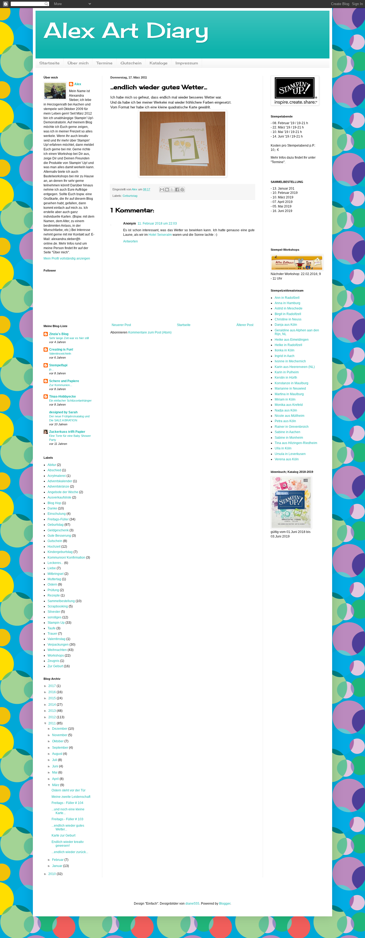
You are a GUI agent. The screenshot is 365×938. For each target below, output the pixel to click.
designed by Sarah (63, 412)
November (60, 735)
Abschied (54, 470)
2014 (52, 705)
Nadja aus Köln (286, 410)
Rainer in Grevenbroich (292, 427)
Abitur (52, 465)
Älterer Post (244, 325)
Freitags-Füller (58, 519)
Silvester (54, 612)
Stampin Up (56, 623)
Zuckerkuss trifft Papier (67, 432)
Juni (55, 766)
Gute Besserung (59, 535)
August (57, 754)
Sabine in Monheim (289, 437)
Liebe (52, 568)
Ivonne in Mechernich (290, 361)
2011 (52, 723)
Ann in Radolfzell (287, 298)
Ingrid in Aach (284, 356)
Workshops (56, 655)
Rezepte (54, 595)
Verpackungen (58, 644)
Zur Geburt (55, 666)
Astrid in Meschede (288, 308)
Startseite (49, 63)
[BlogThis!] (167, 189)
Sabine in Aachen (287, 432)
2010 (52, 874)
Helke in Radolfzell (288, 345)
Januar (57, 866)
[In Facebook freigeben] (177, 189)
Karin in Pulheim (287, 372)
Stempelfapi (58, 365)
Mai (55, 772)
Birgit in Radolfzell (288, 314)
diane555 (192, 903)
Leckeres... (55, 563)
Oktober (58, 741)
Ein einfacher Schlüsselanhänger (70, 400)
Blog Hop (54, 503)
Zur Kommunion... (60, 385)
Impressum (187, 63)
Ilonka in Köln (284, 350)
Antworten (130, 241)
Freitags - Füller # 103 (67, 819)
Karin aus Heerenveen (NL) (295, 367)
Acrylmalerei (57, 476)
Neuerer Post (121, 325)
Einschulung (57, 514)
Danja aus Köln (286, 325)
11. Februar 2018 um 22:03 (157, 223)
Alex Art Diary (126, 30)
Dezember (60, 729)
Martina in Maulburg (289, 394)
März (56, 785)
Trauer (52, 633)
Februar (58, 860)
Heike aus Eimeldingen (292, 340)
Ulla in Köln (283, 448)
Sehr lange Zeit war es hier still (69, 338)
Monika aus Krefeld (289, 405)
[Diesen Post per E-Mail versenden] (162, 189)
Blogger (224, 903)
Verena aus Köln (287, 459)
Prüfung (53, 590)
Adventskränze (58, 486)
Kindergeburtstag (60, 552)
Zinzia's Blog (58, 334)
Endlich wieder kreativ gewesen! (68, 843)
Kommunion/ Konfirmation (66, 557)
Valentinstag (56, 639)
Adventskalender (60, 481)
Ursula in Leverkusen (290, 454)
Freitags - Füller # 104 (67, 803)
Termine (104, 63)
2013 (52, 711)
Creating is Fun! (61, 349)
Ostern (52, 584)
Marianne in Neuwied (290, 388)
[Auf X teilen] (172, 189)
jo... (51, 369)
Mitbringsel (56, 574)
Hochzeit (54, 546)
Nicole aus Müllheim (289, 416)
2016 (52, 692)
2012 (52, 717)
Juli (55, 760)
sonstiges (54, 617)
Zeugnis (53, 661)
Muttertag (54, 579)
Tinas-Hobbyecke (62, 396)
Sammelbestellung (61, 601)
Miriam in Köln (285, 399)
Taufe (52, 628)
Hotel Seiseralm (160, 235)
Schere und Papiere (64, 381)
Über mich (78, 63)
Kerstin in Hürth (286, 377)
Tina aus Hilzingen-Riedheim (296, 443)
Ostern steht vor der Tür (69, 790)
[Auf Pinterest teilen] (182, 189)
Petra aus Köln (285, 421)
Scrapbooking (58, 606)
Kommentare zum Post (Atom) (150, 332)
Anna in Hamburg (287, 303)
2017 (52, 686)
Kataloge (159, 63)
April (56, 779)
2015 (52, 698)
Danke (52, 508)
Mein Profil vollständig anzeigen (67, 258)
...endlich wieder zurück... (70, 852)
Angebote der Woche (63, 492)
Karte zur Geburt (63, 835)
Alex (77, 84)
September (60, 747)
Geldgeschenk (58, 530)
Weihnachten (57, 650)
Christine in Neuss (288, 319)
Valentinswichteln (60, 353)
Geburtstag (130, 195)
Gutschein (131, 63)
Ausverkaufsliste (59, 497)
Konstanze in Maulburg (291, 383)
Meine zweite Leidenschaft (71, 797)
